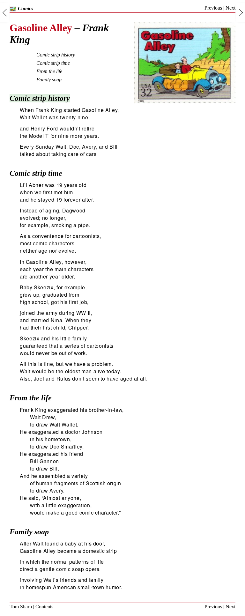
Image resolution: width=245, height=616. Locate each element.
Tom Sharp (21, 606)
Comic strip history (55, 54)
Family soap (49, 79)
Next (230, 8)
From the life (49, 71)
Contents (44, 606)
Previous (213, 8)
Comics (25, 8)
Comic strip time (53, 63)
